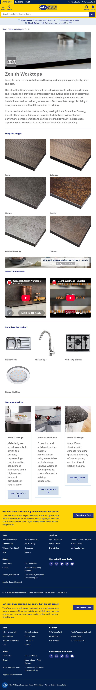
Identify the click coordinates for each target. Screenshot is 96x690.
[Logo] (48, 7)
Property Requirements (11, 575)
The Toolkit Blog (30, 563)
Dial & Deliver (54, 548)
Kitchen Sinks (11, 360)
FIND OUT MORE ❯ (18, 494)
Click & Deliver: (34, 23)
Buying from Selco (31, 539)
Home (4, 29)
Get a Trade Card (88, 2)
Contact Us (29, 548)
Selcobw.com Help (9, 539)
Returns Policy (30, 544)
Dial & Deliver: (26, 20)
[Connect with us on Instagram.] (56, 563)
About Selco (7, 563)
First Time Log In (74, 2)
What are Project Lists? (10, 548)
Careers (19, 2)
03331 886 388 (60, 20)
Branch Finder (7, 544)
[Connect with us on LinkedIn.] (67, 563)
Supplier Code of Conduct (12, 582)
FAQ (4, 552)
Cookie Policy (62, 592)
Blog (28, 2)
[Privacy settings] (5, 685)
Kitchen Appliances (73, 360)
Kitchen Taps (40, 360)
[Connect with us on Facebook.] (51, 563)
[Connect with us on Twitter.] (62, 563)
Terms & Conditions (36, 592)
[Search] (92, 14)
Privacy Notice (50, 592)
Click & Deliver (76, 544)
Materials (7, 2)
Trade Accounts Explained (81, 539)
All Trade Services (77, 548)
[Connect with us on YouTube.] (72, 563)
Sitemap (27, 552)
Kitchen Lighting (12, 392)
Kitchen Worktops (15, 29)
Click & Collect (54, 544)
